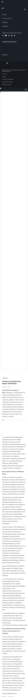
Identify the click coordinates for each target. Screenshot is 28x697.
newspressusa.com (12, 693)
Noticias (5, 378)
